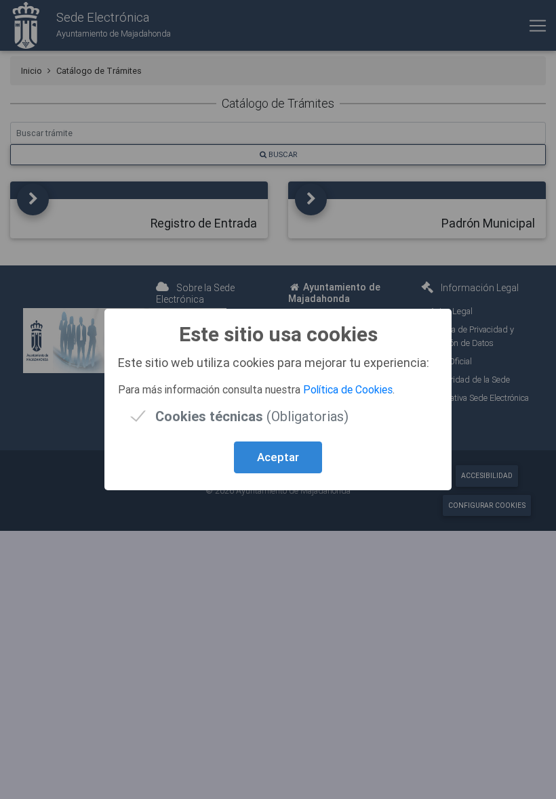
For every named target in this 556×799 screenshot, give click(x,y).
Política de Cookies (348, 389)
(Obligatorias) (252, 416)
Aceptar (278, 457)
